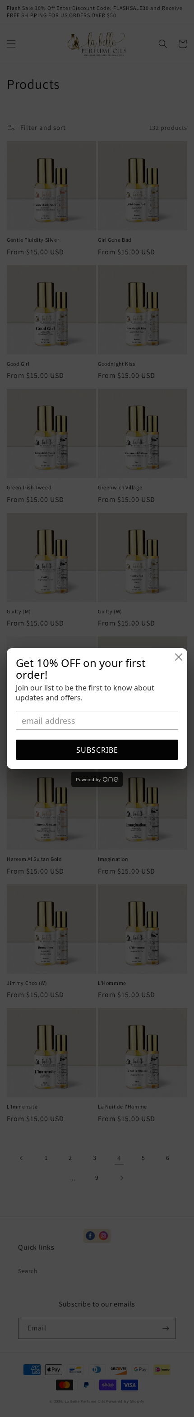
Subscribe (97, 750)
